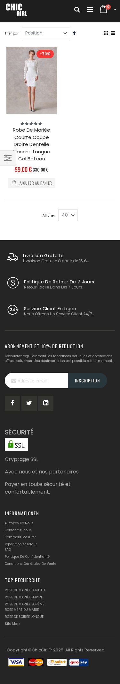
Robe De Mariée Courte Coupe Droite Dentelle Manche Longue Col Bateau (31, 144)
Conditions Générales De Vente (30, 563)
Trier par (12, 33)
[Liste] (112, 33)
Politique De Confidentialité (27, 556)
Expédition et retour (21, 544)
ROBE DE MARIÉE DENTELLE (25, 590)
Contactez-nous (18, 530)
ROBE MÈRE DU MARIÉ (22, 609)
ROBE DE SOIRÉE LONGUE (24, 616)
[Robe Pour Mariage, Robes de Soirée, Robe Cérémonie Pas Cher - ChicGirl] (16, 9)
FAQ (8, 549)
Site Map (12, 623)
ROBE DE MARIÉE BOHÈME (24, 604)
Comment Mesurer (20, 537)
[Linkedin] (45, 403)
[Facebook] (12, 403)
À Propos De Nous (19, 523)
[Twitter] (29, 403)
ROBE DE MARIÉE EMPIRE (24, 597)
